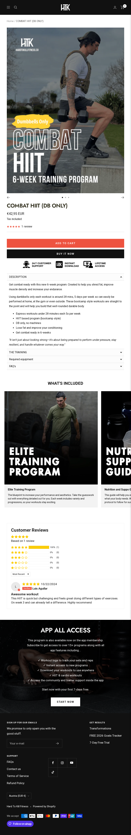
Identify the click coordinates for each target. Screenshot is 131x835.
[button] (65, 277)
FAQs (10, 762)
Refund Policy (15, 783)
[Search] (15, 7)
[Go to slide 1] (62, 197)
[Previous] (8, 197)
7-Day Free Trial (100, 742)
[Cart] (122, 7)
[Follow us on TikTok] (53, 772)
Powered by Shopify (44, 806)
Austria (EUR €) (17, 795)
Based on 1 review (22, 541)
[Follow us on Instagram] (62, 762)
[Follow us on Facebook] (53, 762)
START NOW (65, 701)
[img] (31, 584)
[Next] (122, 197)
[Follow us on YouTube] (71, 762)
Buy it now (65, 253)
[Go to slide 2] (65, 197)
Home (10, 21)
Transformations (100, 728)
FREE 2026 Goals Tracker (106, 735)
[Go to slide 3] (68, 197)
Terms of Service (18, 776)
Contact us (14, 769)
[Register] (57, 743)
